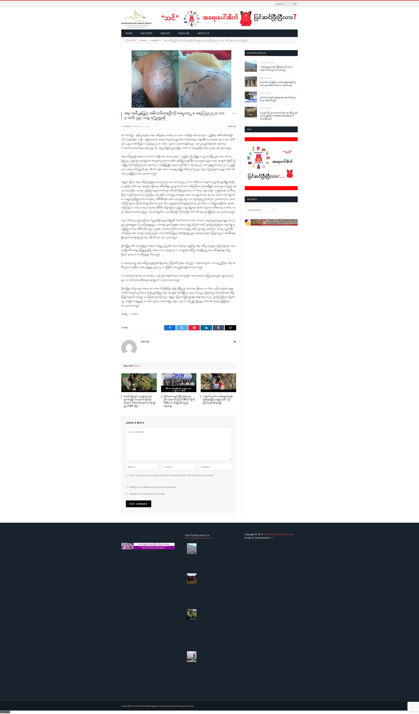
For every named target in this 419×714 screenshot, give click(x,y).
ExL (272, 537)
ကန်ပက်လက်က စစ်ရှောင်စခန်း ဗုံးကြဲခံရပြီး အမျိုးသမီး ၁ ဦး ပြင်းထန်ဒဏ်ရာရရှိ (218, 399)
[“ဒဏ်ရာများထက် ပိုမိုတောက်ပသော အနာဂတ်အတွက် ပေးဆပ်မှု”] (251, 66)
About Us (203, 33)
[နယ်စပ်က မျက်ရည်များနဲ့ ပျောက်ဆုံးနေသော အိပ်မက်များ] (251, 97)
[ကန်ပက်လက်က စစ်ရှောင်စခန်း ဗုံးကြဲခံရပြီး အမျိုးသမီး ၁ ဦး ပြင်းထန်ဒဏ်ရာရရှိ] (218, 382)
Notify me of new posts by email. (147, 493)
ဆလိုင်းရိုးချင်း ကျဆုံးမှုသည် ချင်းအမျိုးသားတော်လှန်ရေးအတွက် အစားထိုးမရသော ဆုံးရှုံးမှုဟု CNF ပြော (140, 401)
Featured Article (256, 52)
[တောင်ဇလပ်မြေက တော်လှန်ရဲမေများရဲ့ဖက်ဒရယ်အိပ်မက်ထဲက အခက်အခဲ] (251, 81)
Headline (184, 33)
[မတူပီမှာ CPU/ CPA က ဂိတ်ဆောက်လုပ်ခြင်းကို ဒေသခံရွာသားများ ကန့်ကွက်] (193, 578)
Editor (127, 126)
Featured (146, 33)
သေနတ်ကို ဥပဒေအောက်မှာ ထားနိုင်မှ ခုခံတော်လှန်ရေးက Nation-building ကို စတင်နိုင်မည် (279, 115)
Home (128, 33)
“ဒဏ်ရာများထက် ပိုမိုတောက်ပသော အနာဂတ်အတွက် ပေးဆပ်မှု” (276, 68)
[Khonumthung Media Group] (136, 18)
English (165, 33)
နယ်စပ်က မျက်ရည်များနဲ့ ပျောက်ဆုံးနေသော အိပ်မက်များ (277, 99)
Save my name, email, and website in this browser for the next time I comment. (172, 475)
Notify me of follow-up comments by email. (153, 487)
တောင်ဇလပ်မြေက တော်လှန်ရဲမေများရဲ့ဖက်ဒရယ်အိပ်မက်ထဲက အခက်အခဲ (278, 84)
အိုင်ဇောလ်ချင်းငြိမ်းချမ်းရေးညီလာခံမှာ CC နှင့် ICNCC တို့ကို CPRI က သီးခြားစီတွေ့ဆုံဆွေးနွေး (179, 401)
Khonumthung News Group (278, 534)
